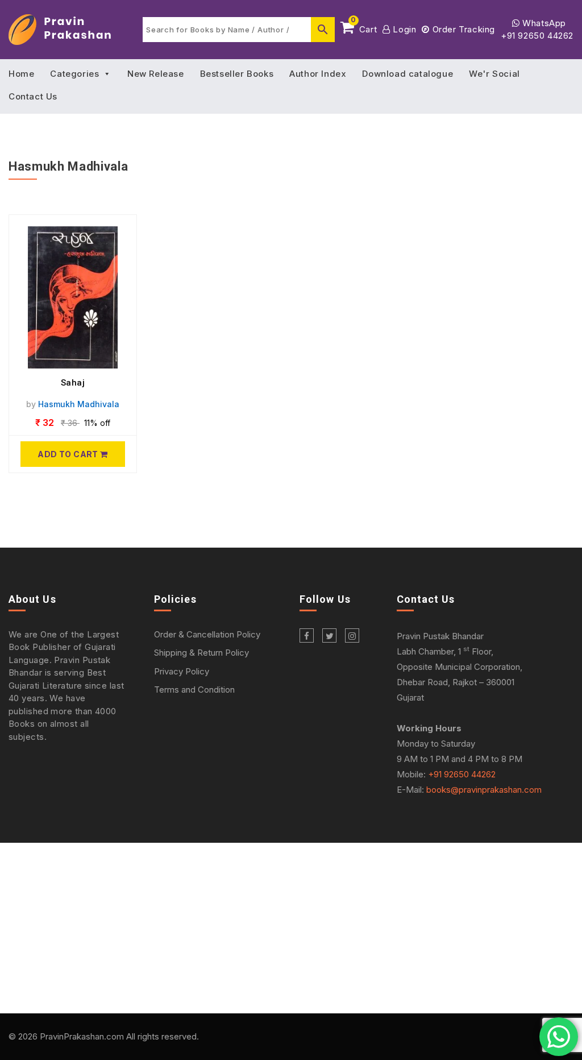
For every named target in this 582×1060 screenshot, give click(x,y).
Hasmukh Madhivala (78, 404)
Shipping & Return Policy (201, 652)
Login (403, 29)
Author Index (317, 73)
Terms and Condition (194, 689)
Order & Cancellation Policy (207, 634)
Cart (364, 27)
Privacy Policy (181, 671)
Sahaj (73, 383)
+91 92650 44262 (537, 35)
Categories (74, 73)
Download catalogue (407, 73)
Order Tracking (462, 29)
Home (21, 73)
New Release (155, 73)
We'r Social (494, 73)
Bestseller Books (237, 73)
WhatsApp (543, 23)
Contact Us (33, 96)
